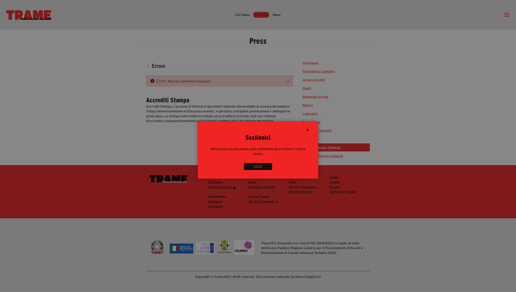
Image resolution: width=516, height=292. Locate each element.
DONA (258, 166)
